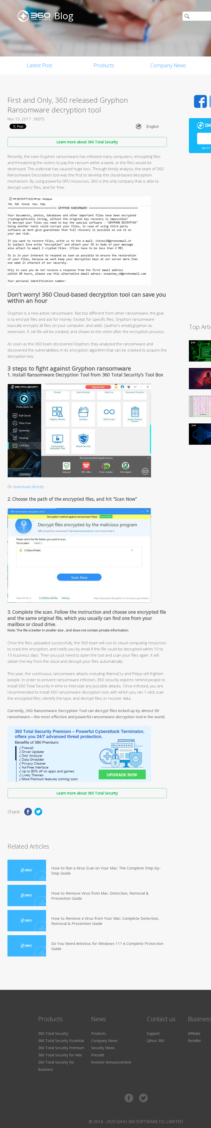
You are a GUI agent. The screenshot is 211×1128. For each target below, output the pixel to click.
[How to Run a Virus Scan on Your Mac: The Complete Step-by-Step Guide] (26, 870)
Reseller (194, 1040)
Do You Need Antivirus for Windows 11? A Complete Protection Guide (107, 946)
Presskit (97, 1055)
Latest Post (39, 65)
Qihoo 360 (155, 1040)
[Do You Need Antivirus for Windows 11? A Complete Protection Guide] (26, 945)
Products (104, 65)
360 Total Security (53, 1033)
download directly (28, 486)
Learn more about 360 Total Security (87, 141)
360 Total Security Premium (61, 1047)
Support (153, 1033)
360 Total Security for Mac (60, 1055)
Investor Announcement (111, 1062)
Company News (168, 65)
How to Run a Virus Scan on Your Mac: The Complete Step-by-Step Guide (106, 870)
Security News (103, 1047)
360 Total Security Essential (61, 1040)
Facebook (200, 101)
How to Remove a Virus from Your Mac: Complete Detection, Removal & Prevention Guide (105, 921)
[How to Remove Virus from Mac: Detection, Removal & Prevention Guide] (26, 895)
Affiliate (194, 1033)
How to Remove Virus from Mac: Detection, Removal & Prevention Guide (100, 895)
